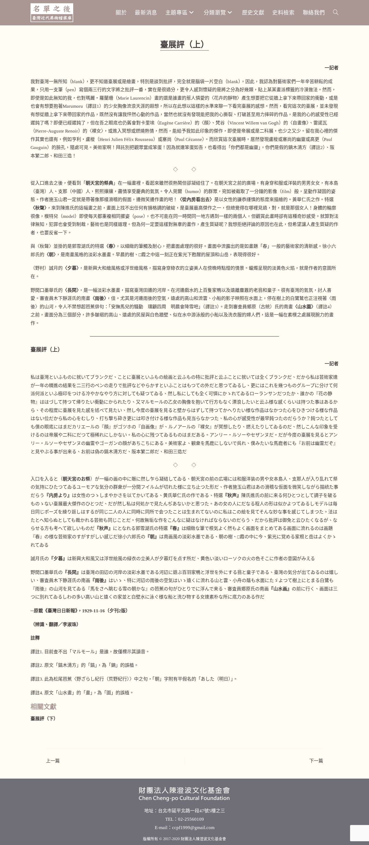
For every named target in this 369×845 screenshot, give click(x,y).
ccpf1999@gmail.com (193, 827)
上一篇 (53, 760)
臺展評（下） (44, 718)
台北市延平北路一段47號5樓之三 (191, 810)
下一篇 (316, 760)
